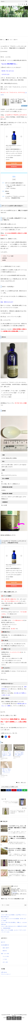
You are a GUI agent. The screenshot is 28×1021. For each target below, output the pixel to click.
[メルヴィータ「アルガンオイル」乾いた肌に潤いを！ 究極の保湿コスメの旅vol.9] (6, 747)
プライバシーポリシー (6, 974)
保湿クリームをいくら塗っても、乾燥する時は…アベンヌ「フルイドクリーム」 (6, 771)
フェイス (6, 956)
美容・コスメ (9, 39)
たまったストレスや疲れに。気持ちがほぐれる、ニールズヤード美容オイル (17, 850)
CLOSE (14, 179)
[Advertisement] (14, 27)
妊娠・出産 (6, 947)
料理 (5, 950)
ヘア (5, 959)
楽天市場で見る (14, 166)
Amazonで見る (14, 163)
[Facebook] (21, 4)
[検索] (26, 1)
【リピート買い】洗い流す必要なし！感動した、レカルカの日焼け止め (17, 838)
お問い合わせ (4, 972)
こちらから (14, 892)
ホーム (3, 39)
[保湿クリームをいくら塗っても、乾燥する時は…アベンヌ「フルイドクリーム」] (6, 764)
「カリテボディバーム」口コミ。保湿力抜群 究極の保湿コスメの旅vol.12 (17, 827)
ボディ (16, 39)
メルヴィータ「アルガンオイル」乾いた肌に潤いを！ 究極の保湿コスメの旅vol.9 (6, 754)
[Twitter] (19, 4)
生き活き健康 (5, 945)
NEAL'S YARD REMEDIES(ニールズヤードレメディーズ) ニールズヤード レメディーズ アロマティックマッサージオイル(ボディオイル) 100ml (14, 153)
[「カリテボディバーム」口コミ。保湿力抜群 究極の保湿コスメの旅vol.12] (19, 747)
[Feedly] (27, 4)
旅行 (3, 942)
